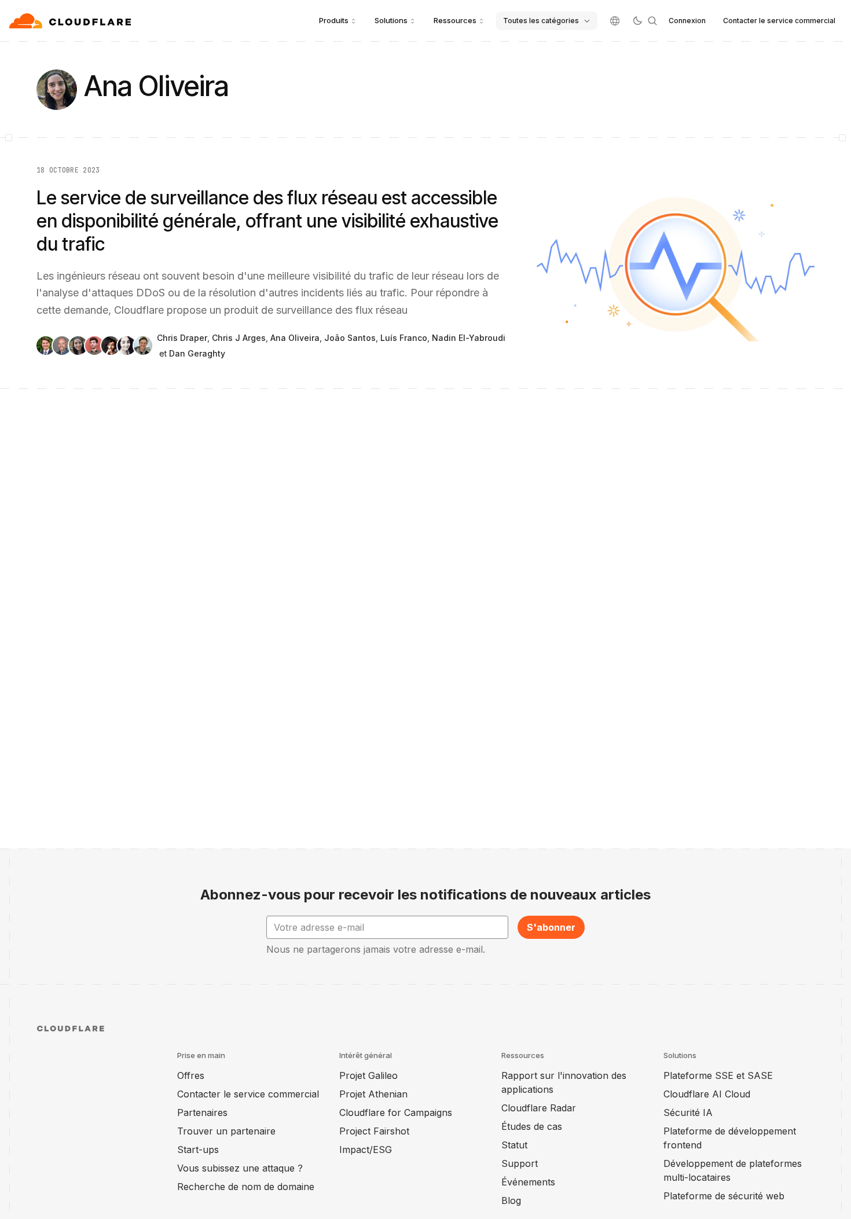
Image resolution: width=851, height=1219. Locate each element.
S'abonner (551, 927)
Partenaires (202, 1112)
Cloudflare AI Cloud (706, 1094)
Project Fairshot (374, 1131)
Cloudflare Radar (538, 1108)
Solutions (391, 20)
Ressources (455, 20)
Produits (334, 20)
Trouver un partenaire (226, 1131)
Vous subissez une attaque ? (240, 1168)
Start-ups (198, 1149)
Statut (514, 1145)
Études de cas (531, 1126)
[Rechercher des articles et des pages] (652, 21)
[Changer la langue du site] (615, 20)
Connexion (687, 20)
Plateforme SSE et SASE (718, 1075)
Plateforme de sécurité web (723, 1196)
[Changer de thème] (637, 21)
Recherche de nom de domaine (245, 1186)
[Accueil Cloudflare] (71, 20)
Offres (190, 1075)
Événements (528, 1182)
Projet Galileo (368, 1075)
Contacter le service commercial (779, 20)
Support (519, 1163)
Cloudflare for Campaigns (395, 1112)
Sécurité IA (688, 1112)
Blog (511, 1200)
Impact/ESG (365, 1149)
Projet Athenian (373, 1094)
